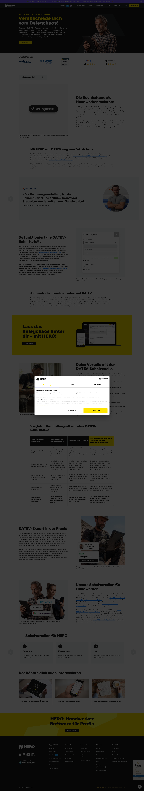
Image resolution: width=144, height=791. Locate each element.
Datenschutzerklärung (43, 405)
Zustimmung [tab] (47, 385)
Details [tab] (72, 384)
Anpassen (71, 410)
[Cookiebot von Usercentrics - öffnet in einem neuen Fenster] (100, 379)
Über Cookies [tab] (97, 384)
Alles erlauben (96, 410)
